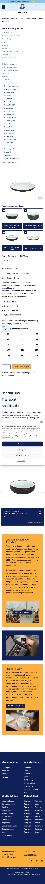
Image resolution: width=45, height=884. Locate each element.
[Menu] (3, 7)
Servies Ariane (9, 92)
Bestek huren (7, 810)
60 (37, 339)
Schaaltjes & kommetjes (12, 89)
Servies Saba (8, 136)
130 (8, 355)
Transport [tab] (9, 399)
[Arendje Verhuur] (22, 7)
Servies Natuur (9, 127)
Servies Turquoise (10, 146)
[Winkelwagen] (35, 6)
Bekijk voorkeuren (22, 456)
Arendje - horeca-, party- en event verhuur (25, 874)
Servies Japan (9, 108)
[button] (42, 422)
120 (36, 350)
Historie (27, 774)
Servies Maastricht (10, 117)
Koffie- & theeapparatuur (10, 70)
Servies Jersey (9, 111)
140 (22, 355)
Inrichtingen (6, 61)
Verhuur (5, 19)
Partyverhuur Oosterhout (33, 826)
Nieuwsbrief (28, 786)
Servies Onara (9, 130)
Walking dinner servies (11, 158)
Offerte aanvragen (21, 367)
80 (23, 345)
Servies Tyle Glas (10, 149)
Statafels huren (7, 813)
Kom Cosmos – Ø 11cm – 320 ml (33, 226)
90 (37, 345)
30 (37, 334)
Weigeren (22, 450)
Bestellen (5, 771)
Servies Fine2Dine (10, 105)
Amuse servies (9, 83)
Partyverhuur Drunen (32, 823)
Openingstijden (7, 768)
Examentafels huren (9, 826)
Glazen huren (7, 817)
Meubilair (5, 76)
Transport (5, 777)
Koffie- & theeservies (11, 86)
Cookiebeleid (21, 461)
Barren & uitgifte (7, 39)
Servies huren (7, 820)
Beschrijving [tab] (11, 393)
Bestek (4, 42)
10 (8, 334)
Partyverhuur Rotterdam (33, 820)
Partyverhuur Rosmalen (33, 832)
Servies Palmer (9, 133)
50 (23, 339)
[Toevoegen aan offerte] (3, 210)
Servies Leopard (9, 114)
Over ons (27, 768)
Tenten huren (7, 835)
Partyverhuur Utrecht (32, 817)
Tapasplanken (8, 155)
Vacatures (28, 792)
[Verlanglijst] (40, 198)
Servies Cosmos (23, 19)
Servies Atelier (9, 95)
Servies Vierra (8, 152)
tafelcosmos (9, 264)
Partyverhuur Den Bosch (33, 810)
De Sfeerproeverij (31, 789)
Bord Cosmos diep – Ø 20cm (11, 248)
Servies (13, 19)
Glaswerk (5, 54)
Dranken (5, 48)
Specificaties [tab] (11, 406)
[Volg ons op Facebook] (31, 861)
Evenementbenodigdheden (11, 51)
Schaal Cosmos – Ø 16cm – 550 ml (11, 226)
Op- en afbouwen (30, 783)
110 (22, 350)
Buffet (4, 45)
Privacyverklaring (33, 868)
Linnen (4, 73)
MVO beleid (28, 780)
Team (26, 771)
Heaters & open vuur (9, 58)
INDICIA (27, 872)
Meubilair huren (8, 801)
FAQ (26, 777)
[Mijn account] (41, 6)
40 (8, 339)
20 (23, 334)
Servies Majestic (9, 121)
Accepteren (22, 444)
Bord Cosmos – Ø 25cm (33, 248)
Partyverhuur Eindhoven (33, 807)
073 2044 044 (29, 851)
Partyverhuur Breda (31, 804)
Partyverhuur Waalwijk (33, 801)
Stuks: (3, 326)
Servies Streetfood (10, 139)
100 (8, 350)
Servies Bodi (8, 99)
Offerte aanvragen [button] (35, 522)
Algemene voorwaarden (13, 868)
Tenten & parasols (8, 163)
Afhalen (5, 774)
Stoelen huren (7, 807)
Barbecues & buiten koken (11, 36)
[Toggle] (11, 32)
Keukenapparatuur (8, 64)
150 (36, 355)
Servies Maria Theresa (11, 124)
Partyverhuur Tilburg (32, 813)
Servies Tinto (8, 142)
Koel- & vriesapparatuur (10, 67)
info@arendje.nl (30, 855)
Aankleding (5, 32)
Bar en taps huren (8, 804)
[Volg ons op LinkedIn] (41, 861)
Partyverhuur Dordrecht (33, 829)
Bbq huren (6, 823)
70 (8, 345)
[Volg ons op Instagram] (37, 861)
